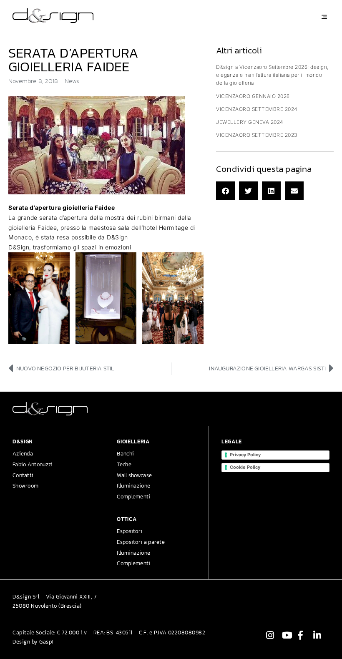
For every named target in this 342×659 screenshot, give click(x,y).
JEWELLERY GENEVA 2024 (249, 122)
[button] (225, 190)
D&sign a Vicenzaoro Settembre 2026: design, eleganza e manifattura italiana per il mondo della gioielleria (272, 75)
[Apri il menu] (324, 17)
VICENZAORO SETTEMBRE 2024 (256, 109)
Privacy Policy (245, 455)
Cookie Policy (245, 467)
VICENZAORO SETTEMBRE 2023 (256, 135)
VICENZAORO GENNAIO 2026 (253, 96)
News (72, 81)
